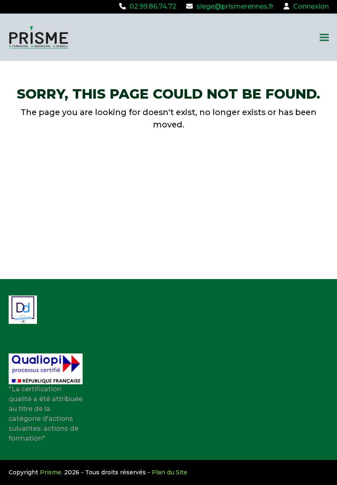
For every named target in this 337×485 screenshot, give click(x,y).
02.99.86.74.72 (152, 6)
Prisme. (51, 472)
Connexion (311, 6)
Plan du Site (169, 472)
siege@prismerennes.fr (235, 6)
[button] (324, 37)
